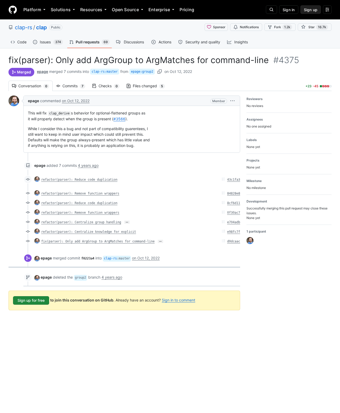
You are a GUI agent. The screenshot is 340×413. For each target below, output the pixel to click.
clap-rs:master (105, 71)
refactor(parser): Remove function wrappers (80, 193)
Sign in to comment (178, 300)
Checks (111, 86)
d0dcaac (233, 241)
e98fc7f (233, 232)
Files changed (150, 86)
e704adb (233, 222)
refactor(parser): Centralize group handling (81, 222)
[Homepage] (12, 9)
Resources (91, 9)
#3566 (119, 119)
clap (41, 27)
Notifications (249, 27)
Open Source (125, 9)
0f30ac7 (233, 212)
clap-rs (23, 27)
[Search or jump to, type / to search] (271, 9)
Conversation (35, 86)
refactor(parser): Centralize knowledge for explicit (88, 232)
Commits (75, 86)
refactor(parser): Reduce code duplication (79, 179)
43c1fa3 (233, 179)
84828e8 (233, 193)
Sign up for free (31, 300)
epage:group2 (142, 71)
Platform (32, 9)
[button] (232, 101)
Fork (282, 27)
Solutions (61, 9)
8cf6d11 (233, 203)
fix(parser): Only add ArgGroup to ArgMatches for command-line (98, 241)
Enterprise (159, 9)
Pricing (187, 9)
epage (42, 71)
